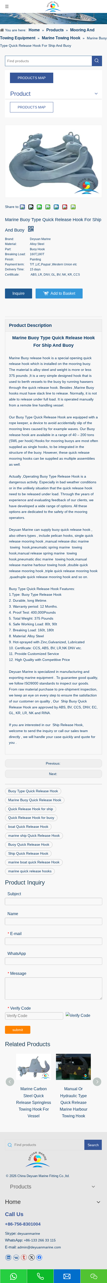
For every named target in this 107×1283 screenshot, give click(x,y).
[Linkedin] (8, 1257)
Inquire (18, 293)
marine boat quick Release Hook (33, 862)
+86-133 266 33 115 (40, 1240)
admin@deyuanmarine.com (39, 1247)
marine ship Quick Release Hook (34, 836)
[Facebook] (39, 1257)
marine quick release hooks (30, 871)
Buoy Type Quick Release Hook (33, 791)
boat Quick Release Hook (28, 827)
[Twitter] (31, 1257)
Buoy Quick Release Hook (28, 844)
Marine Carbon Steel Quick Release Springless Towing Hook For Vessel (33, 1102)
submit (17, 1030)
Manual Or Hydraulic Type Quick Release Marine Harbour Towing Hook (73, 1102)
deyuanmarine (28, 1233)
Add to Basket (63, 293)
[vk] (16, 1257)
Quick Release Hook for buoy (31, 818)
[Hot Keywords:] (97, 61)
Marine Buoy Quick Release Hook (34, 800)
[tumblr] (24, 1257)
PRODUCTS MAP (32, 78)
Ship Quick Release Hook (28, 853)
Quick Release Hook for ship (30, 809)
